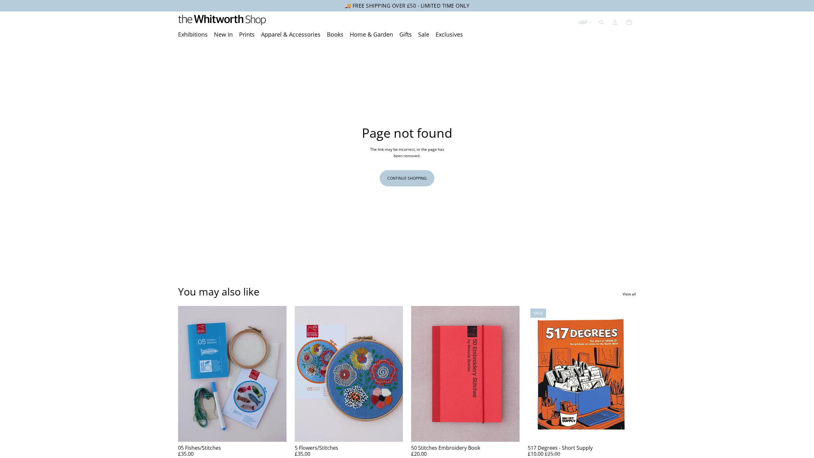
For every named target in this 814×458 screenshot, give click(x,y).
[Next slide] (276, 374)
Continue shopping (407, 178)
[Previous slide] (187, 374)
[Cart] (629, 22)
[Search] (602, 22)
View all (629, 294)
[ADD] (276, 432)
